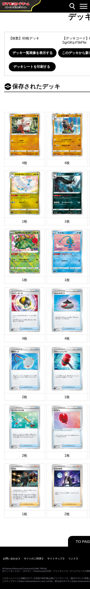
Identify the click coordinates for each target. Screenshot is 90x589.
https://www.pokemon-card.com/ (34, 581)
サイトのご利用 (32, 558)
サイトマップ (54, 558)
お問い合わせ (10, 558)
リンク (72, 558)
